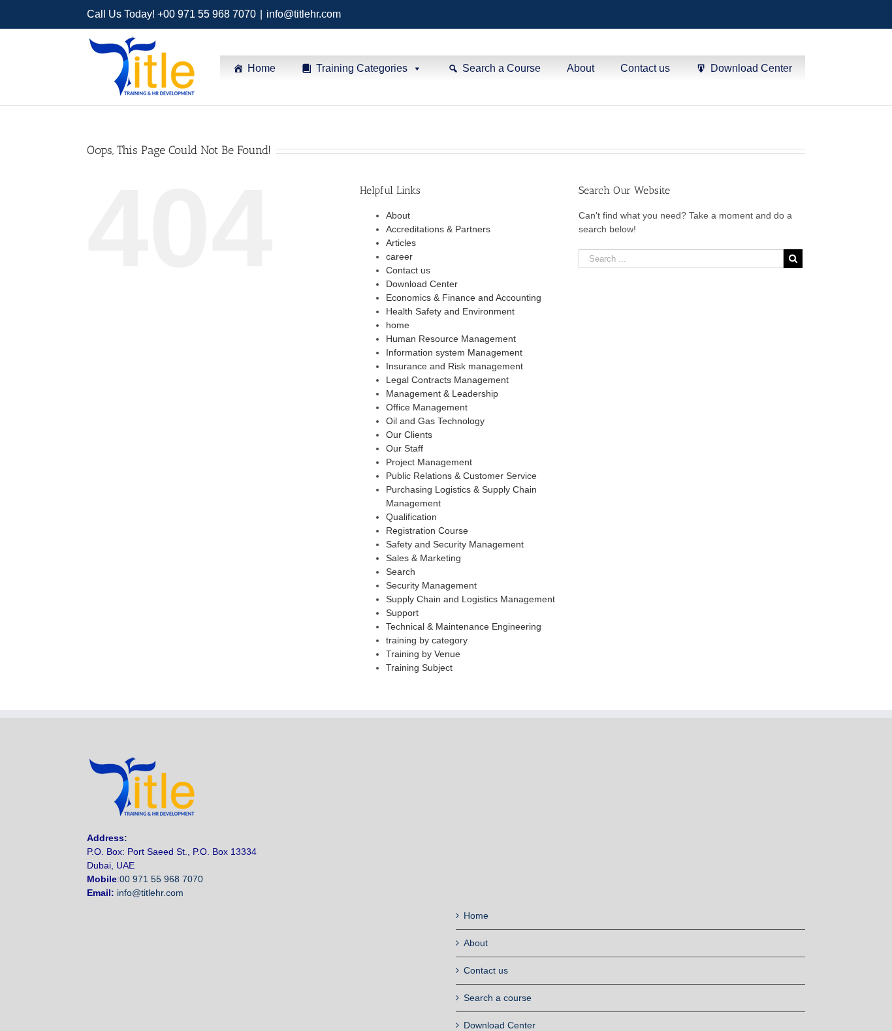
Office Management (427, 407)
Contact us (645, 68)
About (580, 68)
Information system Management (454, 352)
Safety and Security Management (455, 544)
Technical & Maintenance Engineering (463, 626)
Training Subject (419, 667)
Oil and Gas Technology (435, 421)
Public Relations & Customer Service (461, 475)
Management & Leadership (442, 393)
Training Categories (361, 68)
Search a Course (501, 68)
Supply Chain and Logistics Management (470, 599)
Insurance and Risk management (454, 366)
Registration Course (427, 530)
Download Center (751, 68)
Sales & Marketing (423, 558)
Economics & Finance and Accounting (463, 297)
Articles (401, 243)
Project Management (429, 462)
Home (261, 68)
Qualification (411, 517)
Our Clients (409, 434)
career (399, 256)
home (397, 325)
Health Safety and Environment (450, 311)
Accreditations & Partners (438, 229)
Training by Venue (423, 654)
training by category (427, 640)
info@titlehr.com (303, 14)
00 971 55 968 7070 (161, 879)
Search (400, 571)
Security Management (431, 585)
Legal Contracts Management (447, 380)
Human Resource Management (451, 338)
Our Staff (404, 448)
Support (402, 613)
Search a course (498, 998)
